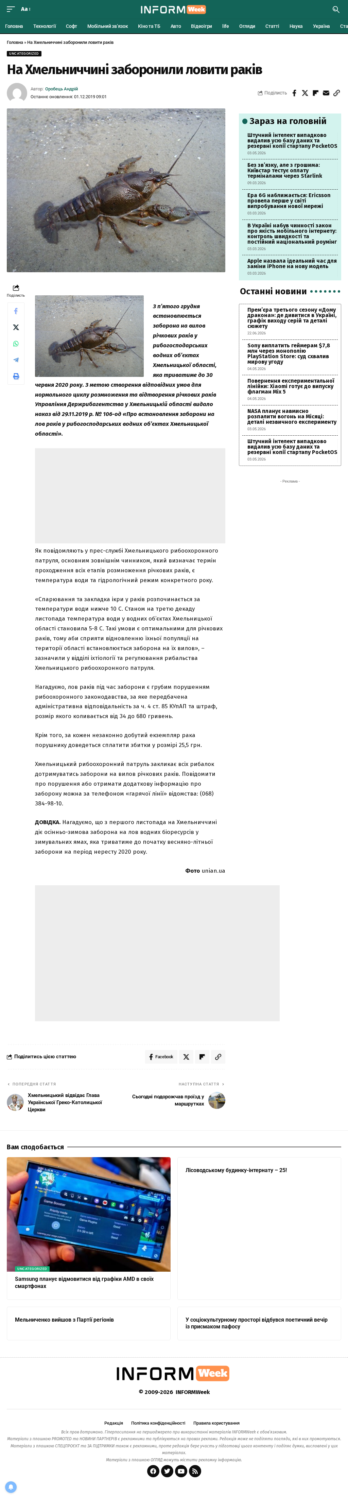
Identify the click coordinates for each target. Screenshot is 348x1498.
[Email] (326, 93)
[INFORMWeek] (174, 9)
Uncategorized (24, 53)
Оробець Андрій (61, 88)
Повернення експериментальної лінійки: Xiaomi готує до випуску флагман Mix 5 (290, 386)
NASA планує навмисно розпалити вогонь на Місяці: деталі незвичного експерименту (291, 416)
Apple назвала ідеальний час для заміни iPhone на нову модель (292, 263)
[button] (12, 9)
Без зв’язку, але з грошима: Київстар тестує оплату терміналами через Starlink (284, 170)
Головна (15, 42)
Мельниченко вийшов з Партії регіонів (64, 1320)
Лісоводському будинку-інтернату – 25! (236, 1170)
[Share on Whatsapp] (16, 343)
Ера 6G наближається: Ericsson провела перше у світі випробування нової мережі (289, 200)
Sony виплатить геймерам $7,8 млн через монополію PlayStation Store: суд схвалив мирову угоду (288, 353)
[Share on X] (305, 93)
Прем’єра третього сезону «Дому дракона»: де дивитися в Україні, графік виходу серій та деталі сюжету (291, 318)
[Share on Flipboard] (315, 93)
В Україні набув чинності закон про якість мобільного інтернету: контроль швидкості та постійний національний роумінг (292, 233)
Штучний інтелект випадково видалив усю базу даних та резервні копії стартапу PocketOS (292, 140)
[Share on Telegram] (16, 360)
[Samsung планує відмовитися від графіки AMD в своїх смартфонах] (89, 1214)
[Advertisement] (130, 495)
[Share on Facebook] (294, 93)
